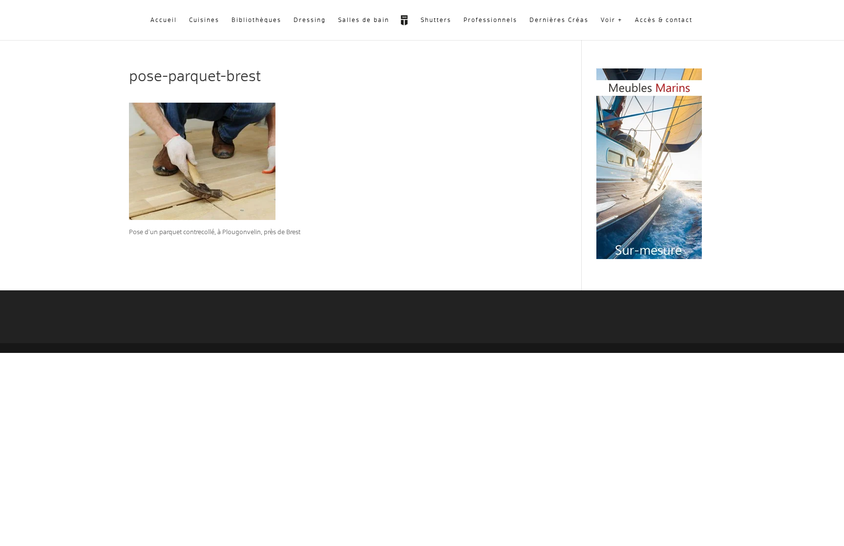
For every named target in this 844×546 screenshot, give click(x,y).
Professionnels (490, 20)
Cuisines (204, 20)
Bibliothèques (256, 20)
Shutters (436, 20)
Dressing (310, 20)
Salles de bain (363, 20)
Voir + (612, 20)
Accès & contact (664, 20)
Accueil (163, 20)
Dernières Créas (559, 20)
